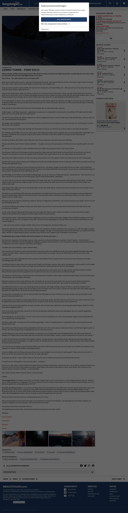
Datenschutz (45, 29)
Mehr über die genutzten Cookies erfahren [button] (54, 24)
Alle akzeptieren (64, 19)
